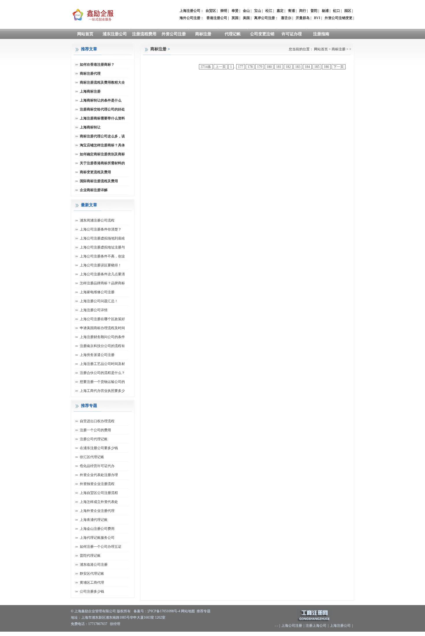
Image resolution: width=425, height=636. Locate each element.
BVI (317, 18)
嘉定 (280, 11)
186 (326, 67)
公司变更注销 (262, 34)
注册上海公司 (316, 626)
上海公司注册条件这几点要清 (102, 274)
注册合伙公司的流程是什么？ (102, 373)
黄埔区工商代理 (92, 582)
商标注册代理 (90, 73)
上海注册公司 (340, 626)
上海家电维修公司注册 (97, 292)
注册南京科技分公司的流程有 (102, 346)
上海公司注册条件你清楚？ (100, 229)
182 (288, 67)
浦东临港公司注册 (94, 565)
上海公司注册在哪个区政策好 (102, 319)
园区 (347, 11)
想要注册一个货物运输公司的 (102, 382)
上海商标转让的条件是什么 (100, 100)
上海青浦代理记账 (94, 520)
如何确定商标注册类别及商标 (102, 154)
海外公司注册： (192, 18)
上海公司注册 (291, 626)
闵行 (302, 11)
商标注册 (203, 34)
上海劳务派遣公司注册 (97, 355)
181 (278, 67)
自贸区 (211, 11)
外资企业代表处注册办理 (99, 475)
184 (307, 67)
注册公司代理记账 (94, 439)
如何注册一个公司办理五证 (100, 547)
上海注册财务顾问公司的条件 (102, 337)
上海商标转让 (90, 127)
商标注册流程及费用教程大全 (102, 82)
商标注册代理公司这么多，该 (102, 136)
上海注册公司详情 (94, 310)
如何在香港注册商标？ (97, 64)
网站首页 (85, 34)
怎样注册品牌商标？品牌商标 (102, 283)
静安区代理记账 (92, 574)
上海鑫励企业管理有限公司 (95, 611)
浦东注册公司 (115, 34)
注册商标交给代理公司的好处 (102, 109)
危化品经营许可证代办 (97, 466)
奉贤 (235, 11)
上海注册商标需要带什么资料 (102, 118)
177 (240, 67)
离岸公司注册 (264, 18)
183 (297, 67)
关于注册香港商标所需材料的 (102, 163)
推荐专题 (203, 611)
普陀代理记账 (90, 556)
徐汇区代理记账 (92, 457)
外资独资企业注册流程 (97, 484)
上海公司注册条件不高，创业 (102, 256)
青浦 (291, 11)
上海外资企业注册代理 (97, 511)
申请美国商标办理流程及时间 (102, 328)
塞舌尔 (286, 18)
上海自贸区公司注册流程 (99, 493)
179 (259, 67)
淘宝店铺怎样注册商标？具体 (102, 145)
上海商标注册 (90, 91)
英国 (235, 18)
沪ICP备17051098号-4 (163, 611)
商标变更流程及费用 (95, 172)
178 (250, 67)
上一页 (220, 67)
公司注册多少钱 (92, 591)
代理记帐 (233, 34)
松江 (268, 11)
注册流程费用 (144, 34)
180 (269, 67)
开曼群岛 (303, 18)
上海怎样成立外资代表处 (99, 502)
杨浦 (325, 11)
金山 (246, 11)
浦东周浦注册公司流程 (97, 220)
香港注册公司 (216, 18)
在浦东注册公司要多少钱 (99, 448)
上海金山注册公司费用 (97, 529)
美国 (246, 18)
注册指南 (321, 34)
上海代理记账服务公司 (97, 538)
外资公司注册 (174, 34)
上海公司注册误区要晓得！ (100, 265)
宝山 (257, 11)
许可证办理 (292, 34)
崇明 (223, 11)
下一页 (338, 67)
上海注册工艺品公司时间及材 (102, 364)
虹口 (336, 11)
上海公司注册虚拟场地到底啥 (102, 238)
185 (316, 67)
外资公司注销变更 (338, 18)
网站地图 (188, 611)
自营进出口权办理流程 (97, 421)
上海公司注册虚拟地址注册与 (102, 247)
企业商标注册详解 (94, 190)
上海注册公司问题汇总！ (99, 301)
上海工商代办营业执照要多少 (102, 391)
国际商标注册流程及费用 (99, 181)
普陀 (314, 11)
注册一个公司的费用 (95, 430)
